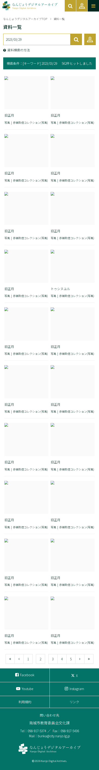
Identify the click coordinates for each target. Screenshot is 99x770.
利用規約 (24, 701)
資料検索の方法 (18, 50)
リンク (74, 701)
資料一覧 (59, 19)
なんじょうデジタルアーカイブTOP (25, 19)
